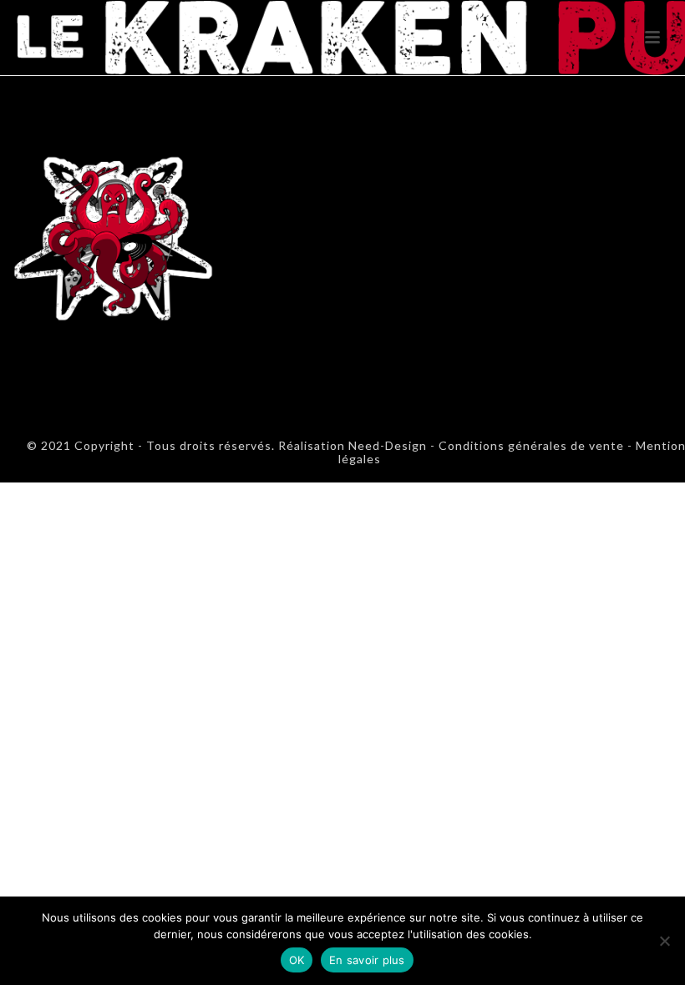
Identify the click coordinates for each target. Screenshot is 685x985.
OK (297, 960)
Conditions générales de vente (531, 445)
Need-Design (386, 445)
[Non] (664, 940)
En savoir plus (367, 960)
